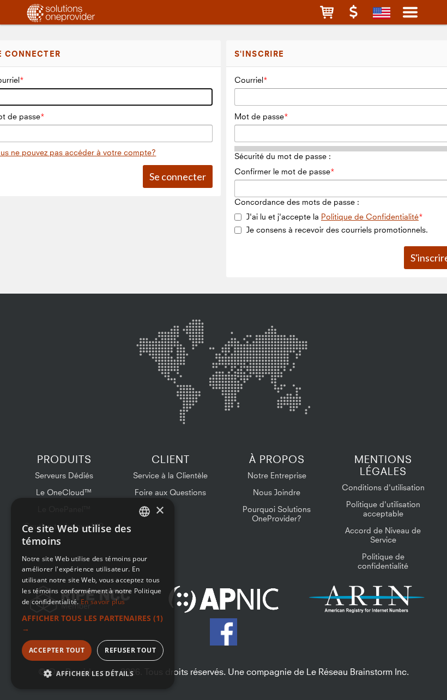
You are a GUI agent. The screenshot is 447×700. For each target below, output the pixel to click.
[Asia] (278, 347)
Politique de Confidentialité (370, 216)
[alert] (92, 593)
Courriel (248, 79)
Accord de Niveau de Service (383, 535)
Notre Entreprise (276, 475)
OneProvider (74, 12)
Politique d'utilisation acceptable (383, 509)
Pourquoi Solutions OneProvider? (277, 513)
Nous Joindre (276, 492)
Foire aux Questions (170, 492)
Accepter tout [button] (56, 650)
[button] (326, 12)
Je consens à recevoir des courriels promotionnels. (337, 229)
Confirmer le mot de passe (282, 171)
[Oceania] (293, 402)
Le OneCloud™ (64, 492)
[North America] (164, 349)
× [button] (159, 511)
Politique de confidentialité (383, 561)
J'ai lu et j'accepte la (332, 216)
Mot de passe (259, 116)
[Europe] (223, 343)
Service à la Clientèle (170, 475)
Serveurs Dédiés (64, 475)
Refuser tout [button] (130, 650)
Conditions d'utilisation (383, 487)
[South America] (165, 405)
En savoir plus (103, 601)
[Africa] (230, 398)
